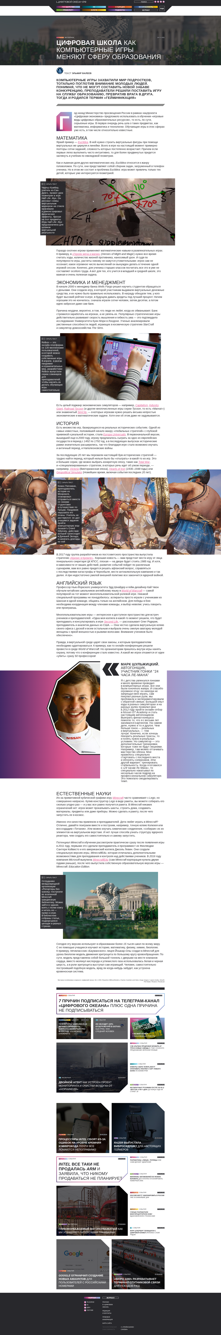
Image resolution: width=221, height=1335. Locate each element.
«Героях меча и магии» (86, 253)
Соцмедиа (120, 7)
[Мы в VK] (158, 2)
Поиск (144, 2)
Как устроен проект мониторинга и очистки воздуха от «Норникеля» (85, 1086)
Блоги (94, 10)
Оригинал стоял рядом (145, 1233)
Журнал (146, 10)
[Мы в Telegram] (155, 2)
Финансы (134, 1064)
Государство (68, 7)
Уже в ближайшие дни (147, 1196)
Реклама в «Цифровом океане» (107, 1304)
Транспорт (68, 10)
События (71, 995)
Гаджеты (62, 1134)
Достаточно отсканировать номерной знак (146, 1179)
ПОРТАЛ (92, 1298)
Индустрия (134, 1043)
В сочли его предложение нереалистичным (147, 1048)
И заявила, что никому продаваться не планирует (92, 1171)
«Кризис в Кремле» (81, 557)
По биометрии (145, 1069)
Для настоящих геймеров (137, 1146)
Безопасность (146, 7)
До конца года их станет (147, 1089)
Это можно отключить (73, 1029)
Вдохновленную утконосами (142, 1214)
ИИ (94, 7)
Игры (116, 1138)
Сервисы (60, 37)
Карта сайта (107, 1323)
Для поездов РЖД (137, 1282)
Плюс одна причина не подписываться (109, 1005)
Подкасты (120, 10)
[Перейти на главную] (71, 2)
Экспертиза (69, 37)
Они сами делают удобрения (145, 1161)
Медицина (134, 1209)
